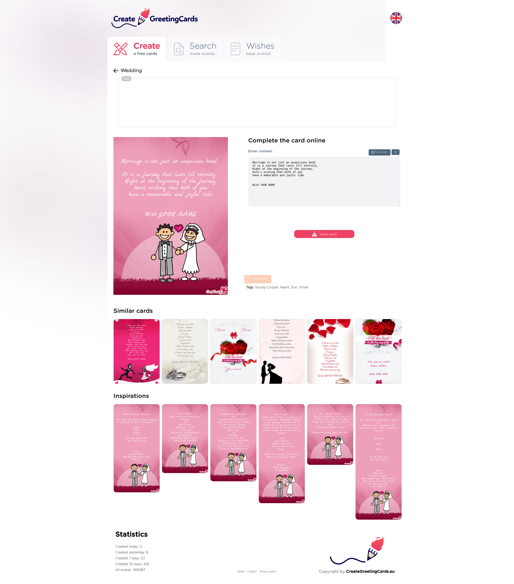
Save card (328, 234)
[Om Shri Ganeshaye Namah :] (379, 462)
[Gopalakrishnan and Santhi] (234, 443)
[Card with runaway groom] (137, 352)
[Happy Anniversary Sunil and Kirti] (331, 435)
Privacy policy (268, 571)
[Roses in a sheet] (379, 352)
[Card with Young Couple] (283, 352)
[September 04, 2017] (186, 439)
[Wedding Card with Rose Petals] (331, 352)
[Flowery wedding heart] (234, 352)
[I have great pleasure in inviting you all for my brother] (283, 454)
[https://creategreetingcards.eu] (247, 18)
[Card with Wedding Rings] (186, 352)
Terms (240, 571)
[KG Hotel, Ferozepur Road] (137, 448)
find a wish (381, 152)
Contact (252, 571)
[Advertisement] (257, 103)
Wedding (260, 279)
